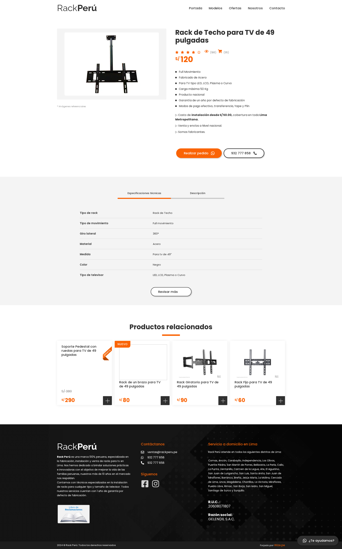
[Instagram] (156, 484)
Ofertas (235, 8)
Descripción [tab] (197, 193)
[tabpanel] (171, 248)
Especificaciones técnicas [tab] (144, 193)
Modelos (215, 8)
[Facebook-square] (145, 484)
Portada (195, 8)
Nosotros (255, 8)
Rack (77, 8)
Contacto (277, 8)
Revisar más (168, 291)
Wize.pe (279, 545)
